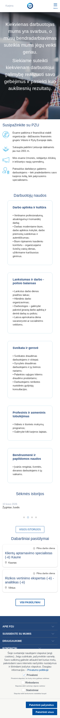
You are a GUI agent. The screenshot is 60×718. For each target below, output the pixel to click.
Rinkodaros (32, 682)
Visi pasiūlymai (30, 602)
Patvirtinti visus (45, 712)
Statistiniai (32, 690)
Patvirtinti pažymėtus (41, 705)
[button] (24, 517)
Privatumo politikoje (37, 669)
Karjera (9, 5)
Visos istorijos (30, 529)
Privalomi (32, 675)
